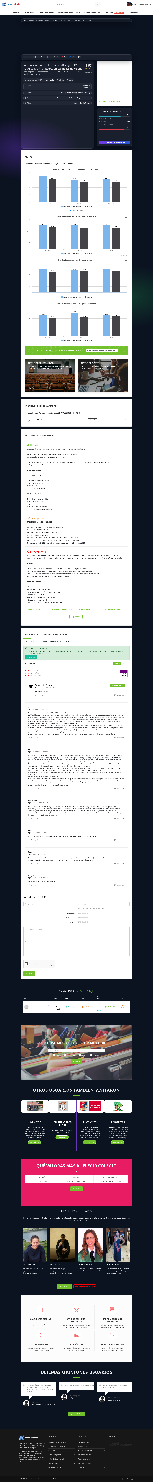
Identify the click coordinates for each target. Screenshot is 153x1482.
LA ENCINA (35, 1121)
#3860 (124, 676)
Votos (125, 663)
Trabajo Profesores (65, 13)
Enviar (30, 973)
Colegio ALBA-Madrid (113, 1400)
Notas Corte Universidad (56, 1459)
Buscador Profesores (85, 1451)
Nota (73, 211)
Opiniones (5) (75, 57)
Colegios (114, 13)
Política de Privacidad (54, 1479)
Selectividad (88, 1007)
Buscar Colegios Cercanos (111, 101)
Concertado (71, 1055)
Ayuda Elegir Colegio (92, 13)
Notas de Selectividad (112, 1344)
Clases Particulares (46, 13)
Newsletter (32, 657)
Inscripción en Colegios (56, 1446)
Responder (120, 695)
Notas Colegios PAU (55, 1455)
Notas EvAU (40, 57)
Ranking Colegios (84, 1459)
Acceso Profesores (84, 1455)
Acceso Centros (83, 1442)
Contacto (134, 13)
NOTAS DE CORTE (90, 363)
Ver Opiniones (77, 1414)
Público (58, 1055)
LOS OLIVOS (118, 1121)
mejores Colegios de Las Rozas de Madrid (101, 350)
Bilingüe (96, 1055)
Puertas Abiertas (53, 57)
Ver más (34, 1142)
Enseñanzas (29, 57)
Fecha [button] (116, 663)
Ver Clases (65, 1286)
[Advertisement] (76, 38)
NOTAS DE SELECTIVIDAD (41, 363)
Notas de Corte (99, 1008)
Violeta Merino (85, 1264)
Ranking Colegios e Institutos (77, 1320)
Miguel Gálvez (57, 1264)
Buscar (16, 13)
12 (31, 789)
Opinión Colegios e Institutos (112, 1320)
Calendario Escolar (48, 80)
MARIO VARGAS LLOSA (63, 1123)
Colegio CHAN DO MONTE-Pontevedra (81, 1398)
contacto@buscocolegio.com (122, 1445)
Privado (84, 1055)
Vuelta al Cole (112, 1007)
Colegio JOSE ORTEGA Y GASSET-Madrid (43, 1404)
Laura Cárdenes (114, 1264)
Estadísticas (76, 1344)
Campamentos (30, 13)
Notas (77, 13)
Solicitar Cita (92, 420)
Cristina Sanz (29, 1264)
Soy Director (76, 616)
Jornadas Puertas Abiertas (57, 1442)
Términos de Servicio (72, 1479)
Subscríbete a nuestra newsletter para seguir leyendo (69, 691)
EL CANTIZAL (90, 1121)
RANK (124, 673)
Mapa (65, 57)
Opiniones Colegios (85, 1463)
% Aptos (80, 211)
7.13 (124, 671)
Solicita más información (115, 142)
